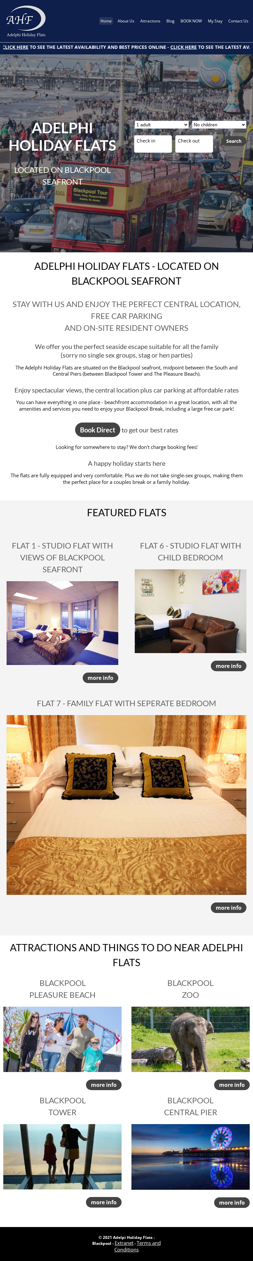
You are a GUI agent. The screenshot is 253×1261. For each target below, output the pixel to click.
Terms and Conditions (137, 1246)
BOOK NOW (191, 21)
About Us (126, 21)
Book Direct (97, 430)
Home (106, 21)
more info (100, 677)
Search (233, 141)
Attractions (150, 21)
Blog (170, 21)
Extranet (124, 1243)
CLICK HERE (149, 47)
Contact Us (238, 21)
